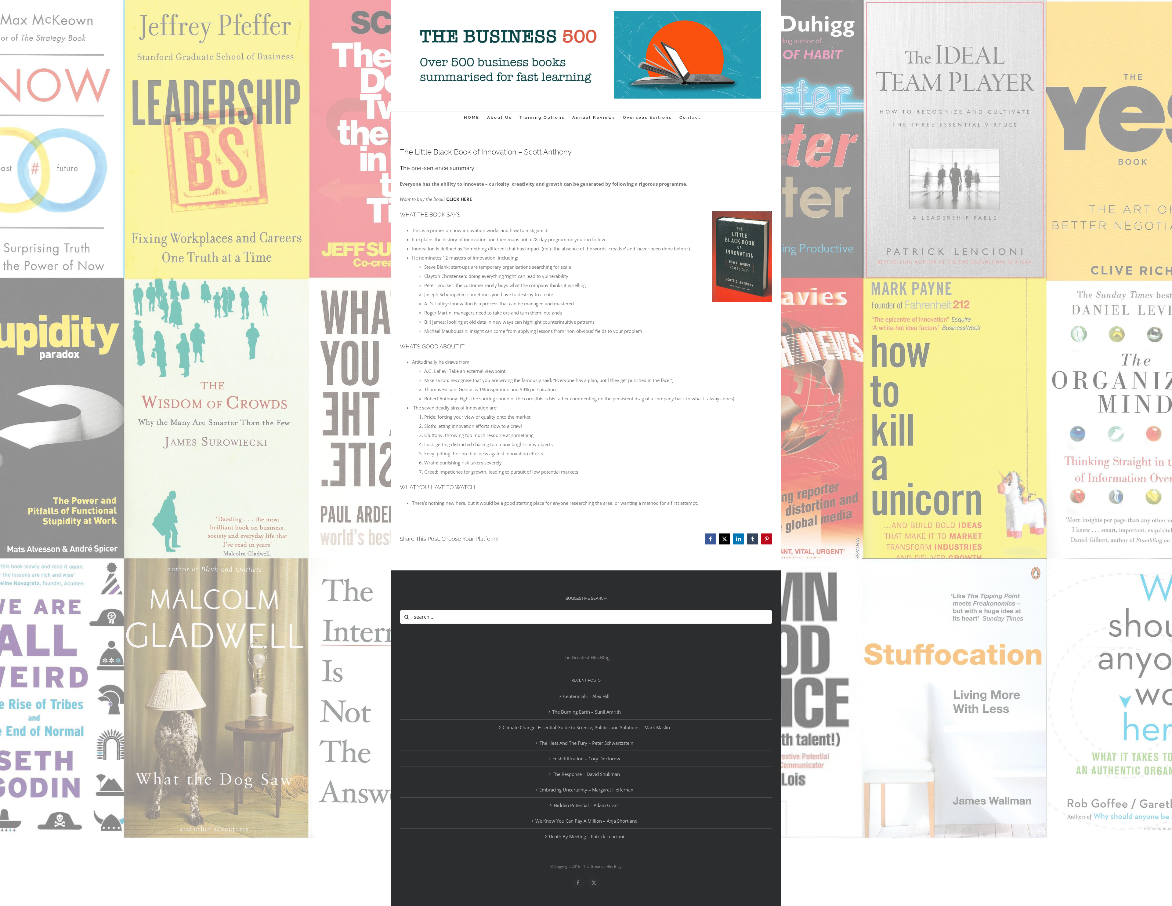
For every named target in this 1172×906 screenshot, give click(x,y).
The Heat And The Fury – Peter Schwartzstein (586, 743)
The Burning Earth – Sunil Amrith (586, 712)
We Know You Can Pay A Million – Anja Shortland (586, 821)
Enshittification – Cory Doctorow (586, 758)
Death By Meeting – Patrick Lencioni (586, 836)
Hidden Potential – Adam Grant (586, 805)
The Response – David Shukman (586, 774)
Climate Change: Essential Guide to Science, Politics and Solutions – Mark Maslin (586, 727)
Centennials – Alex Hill (586, 696)
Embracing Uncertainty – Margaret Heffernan (586, 790)
